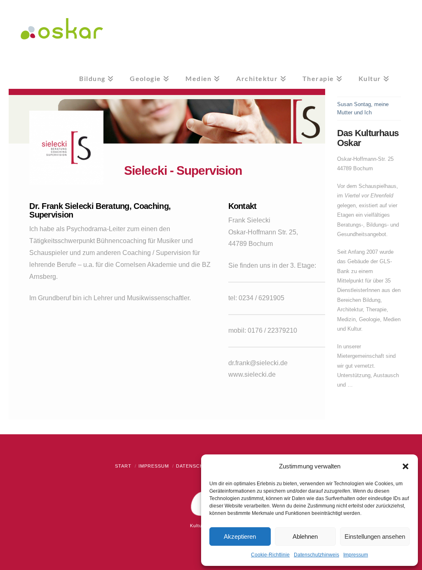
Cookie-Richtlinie (270, 555)
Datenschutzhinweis (316, 555)
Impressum (355, 555)
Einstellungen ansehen (375, 536)
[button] (405, 466)
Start (123, 465)
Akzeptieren (240, 536)
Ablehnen (305, 536)
